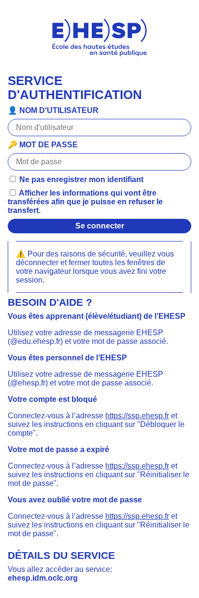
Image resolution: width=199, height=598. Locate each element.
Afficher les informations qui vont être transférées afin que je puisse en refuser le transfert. (85, 201)
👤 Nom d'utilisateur (53, 110)
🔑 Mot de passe (43, 145)
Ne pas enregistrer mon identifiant (80, 179)
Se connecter (99, 226)
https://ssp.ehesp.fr (137, 416)
